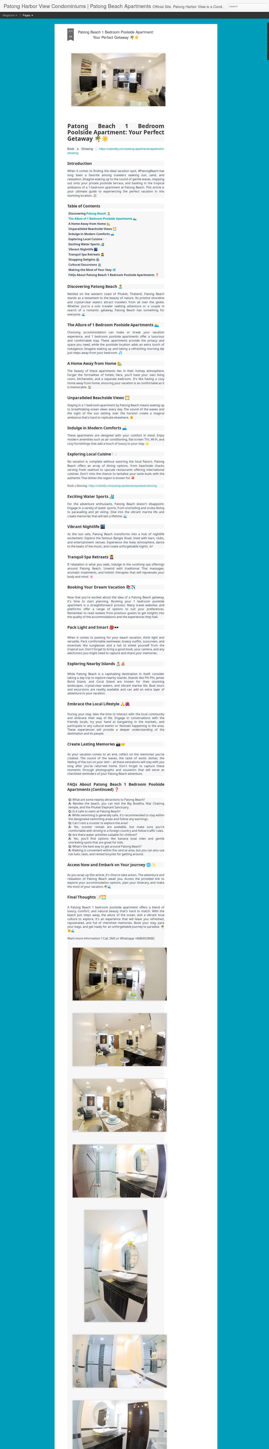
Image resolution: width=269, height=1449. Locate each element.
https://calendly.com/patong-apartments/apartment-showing (115, 151)
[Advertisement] (184, 86)
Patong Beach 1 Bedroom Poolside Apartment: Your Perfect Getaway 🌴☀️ (116, 34)
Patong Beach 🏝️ (98, 213)
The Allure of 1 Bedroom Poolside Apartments (100, 218)
